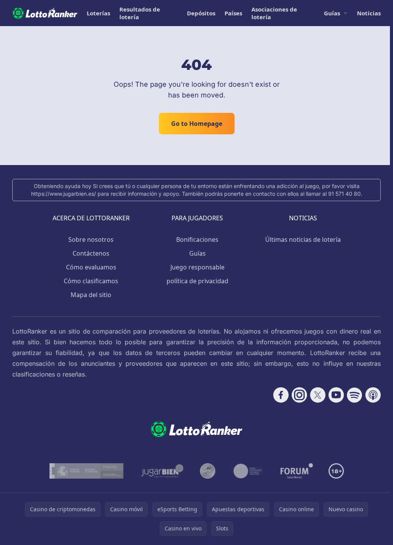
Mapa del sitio (91, 295)
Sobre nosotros (91, 239)
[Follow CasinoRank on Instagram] (299, 395)
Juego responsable (197, 267)
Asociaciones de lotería (274, 13)
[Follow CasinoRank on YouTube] (336, 395)
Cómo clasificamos (91, 281)
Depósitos (201, 13)
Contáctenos (91, 253)
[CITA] (248, 471)
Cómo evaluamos (91, 267)
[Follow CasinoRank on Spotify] (354, 395)
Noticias (369, 13)
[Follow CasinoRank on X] (317, 395)
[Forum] (297, 471)
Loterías (98, 13)
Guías (332, 13)
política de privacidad (197, 281)
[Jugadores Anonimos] (207, 471)
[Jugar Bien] (162, 471)
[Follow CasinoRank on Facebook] (281, 395)
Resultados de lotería (139, 13)
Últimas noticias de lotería (303, 239)
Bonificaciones (197, 239)
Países (233, 13)
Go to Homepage (196, 123)
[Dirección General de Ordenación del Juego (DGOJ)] (87, 471)
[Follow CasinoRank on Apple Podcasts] (373, 395)
